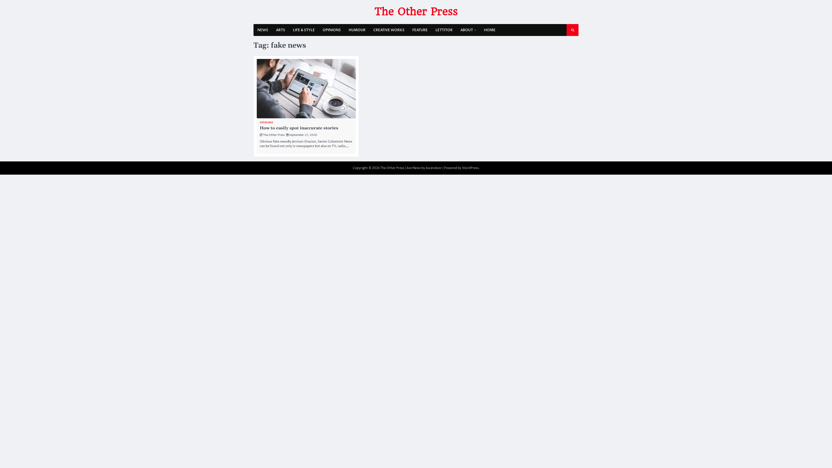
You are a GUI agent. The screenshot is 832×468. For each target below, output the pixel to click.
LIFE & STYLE (304, 30)
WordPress (470, 168)
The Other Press (416, 11)
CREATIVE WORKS (389, 30)
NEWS (262, 30)
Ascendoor (434, 168)
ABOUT (466, 30)
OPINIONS (332, 30)
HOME (490, 30)
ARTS (280, 30)
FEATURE (420, 30)
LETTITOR (444, 30)
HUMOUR (357, 30)
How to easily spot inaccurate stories (299, 128)
